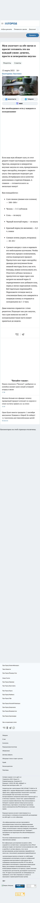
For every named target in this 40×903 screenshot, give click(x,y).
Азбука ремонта (6, 29)
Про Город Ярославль (8, 686)
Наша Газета (6, 678)
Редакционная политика (9, 747)
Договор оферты (7, 754)
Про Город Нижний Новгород (11, 703)
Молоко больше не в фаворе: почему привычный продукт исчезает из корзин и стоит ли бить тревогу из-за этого (19, 402)
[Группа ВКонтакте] (11, 99)
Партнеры (5, 770)
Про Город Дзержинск (9, 707)
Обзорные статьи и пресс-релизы (12, 758)
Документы (33, 29)
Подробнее (6, 834)
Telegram (5, 735)
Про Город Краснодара (9, 716)
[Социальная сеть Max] (20, 103)
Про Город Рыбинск (8, 694)
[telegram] (24, 334)
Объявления (6, 751)
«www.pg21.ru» (17, 777)
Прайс (4, 762)
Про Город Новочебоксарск (10, 665)
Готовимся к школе (20, 29)
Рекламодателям (7, 766)
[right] (38, 29)
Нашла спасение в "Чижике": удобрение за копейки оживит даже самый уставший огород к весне (19, 388)
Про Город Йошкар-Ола (9, 673)
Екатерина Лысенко (12, 73)
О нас (4, 739)
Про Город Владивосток (9, 711)
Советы (17, 63)
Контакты (5, 743)
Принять (32, 35)
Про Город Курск (7, 690)
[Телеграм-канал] (29, 99)
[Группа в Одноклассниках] (7, 728)
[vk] (17, 334)
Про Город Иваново (8, 682)
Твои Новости (6, 669)
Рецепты (7, 63)
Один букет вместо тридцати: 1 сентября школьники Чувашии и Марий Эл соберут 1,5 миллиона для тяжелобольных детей (18, 416)
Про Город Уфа (6, 698)
